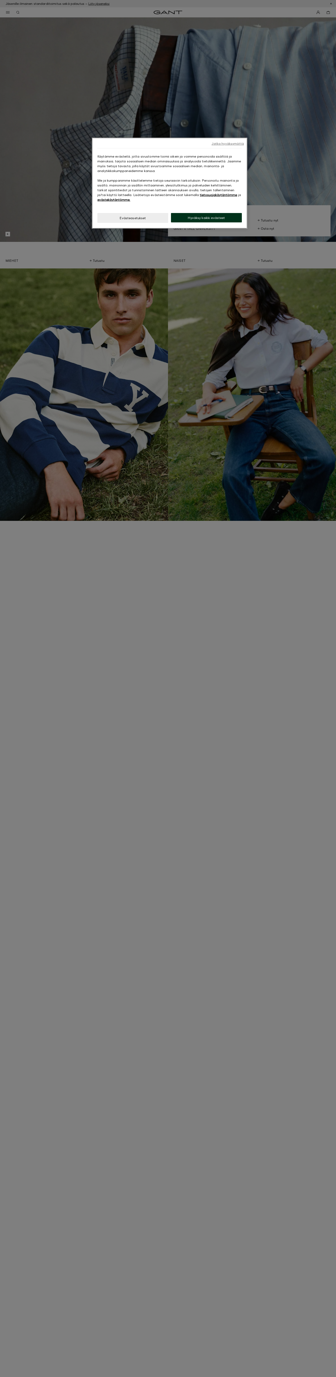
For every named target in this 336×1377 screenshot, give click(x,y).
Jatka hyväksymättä (227, 143)
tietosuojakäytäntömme (218, 195)
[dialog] (169, 183)
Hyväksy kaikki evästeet (206, 218)
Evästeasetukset (133, 218)
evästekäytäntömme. (113, 200)
